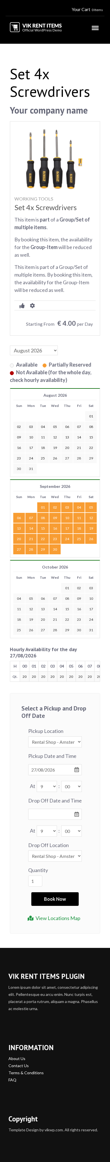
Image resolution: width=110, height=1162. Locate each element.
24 (67, 539)
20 (19, 539)
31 (31, 469)
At (32, 786)
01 (43, 507)
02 (55, 507)
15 (43, 528)
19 (91, 528)
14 (31, 528)
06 (19, 518)
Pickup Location (45, 731)
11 (79, 518)
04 (79, 507)
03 (67, 507)
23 (55, 539)
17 (67, 528)
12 (91, 518)
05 (91, 507)
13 (19, 528)
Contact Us (18, 1065)
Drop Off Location (48, 845)
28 (79, 458)
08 (43, 518)
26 (91, 539)
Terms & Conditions (26, 1072)
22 (43, 539)
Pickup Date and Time (52, 756)
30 (19, 469)
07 (31, 518)
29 (91, 458)
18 (79, 528)
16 (55, 528)
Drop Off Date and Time (55, 800)
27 (67, 458)
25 (79, 539)
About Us (16, 1058)
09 (55, 518)
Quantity (38, 870)
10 (67, 518)
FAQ (12, 1079)
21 (31, 539)
